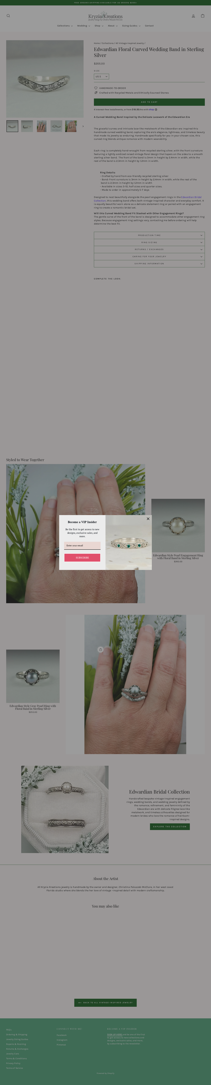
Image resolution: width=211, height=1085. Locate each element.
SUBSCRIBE (82, 557)
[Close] (148, 518)
